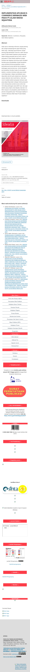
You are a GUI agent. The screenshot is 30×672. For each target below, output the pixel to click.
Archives (9, 5)
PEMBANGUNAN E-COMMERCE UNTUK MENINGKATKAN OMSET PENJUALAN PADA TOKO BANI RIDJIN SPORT (16, 236)
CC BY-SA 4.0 (15, 654)
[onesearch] (15, 600)
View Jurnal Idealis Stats (9, 656)
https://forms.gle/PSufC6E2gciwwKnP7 (15, 415)
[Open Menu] (1, 1)
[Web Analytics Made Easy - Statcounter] (20, 561)
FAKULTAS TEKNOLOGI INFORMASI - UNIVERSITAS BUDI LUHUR (14, 650)
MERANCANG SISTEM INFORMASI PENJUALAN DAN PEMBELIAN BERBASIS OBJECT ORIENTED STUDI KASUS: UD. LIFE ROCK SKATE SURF (16, 261)
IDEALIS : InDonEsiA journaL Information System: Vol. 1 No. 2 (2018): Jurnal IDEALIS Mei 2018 (16, 276)
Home (3, 5)
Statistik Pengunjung (8, 576)
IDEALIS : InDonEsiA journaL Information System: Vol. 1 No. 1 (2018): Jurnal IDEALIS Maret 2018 (15, 265)
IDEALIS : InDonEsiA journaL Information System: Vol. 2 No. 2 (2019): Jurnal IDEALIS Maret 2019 (16, 216)
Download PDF (7, 162)
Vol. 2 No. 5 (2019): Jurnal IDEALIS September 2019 (13, 6)
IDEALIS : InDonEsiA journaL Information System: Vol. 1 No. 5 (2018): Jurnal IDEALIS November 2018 (16, 229)
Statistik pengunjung (15, 564)
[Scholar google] (15, 495)
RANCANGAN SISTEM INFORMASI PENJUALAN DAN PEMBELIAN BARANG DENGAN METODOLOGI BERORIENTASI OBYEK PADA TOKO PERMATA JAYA (16, 282)
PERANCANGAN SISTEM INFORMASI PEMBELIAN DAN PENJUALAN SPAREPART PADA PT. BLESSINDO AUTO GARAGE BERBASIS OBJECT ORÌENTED (16, 272)
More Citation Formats (8, 182)
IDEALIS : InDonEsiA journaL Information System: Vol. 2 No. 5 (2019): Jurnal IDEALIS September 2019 (16, 240)
